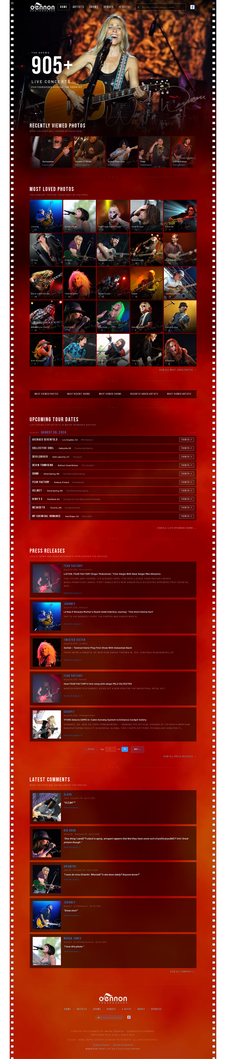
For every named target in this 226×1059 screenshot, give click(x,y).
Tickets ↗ (186, 439)
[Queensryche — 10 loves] (146, 249)
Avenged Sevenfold (45, 439)
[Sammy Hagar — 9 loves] (146, 316)
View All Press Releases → (180, 756)
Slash (68, 794)
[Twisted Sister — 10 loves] (79, 283)
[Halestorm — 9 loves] (113, 350)
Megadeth (38, 507)
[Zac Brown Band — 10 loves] (113, 249)
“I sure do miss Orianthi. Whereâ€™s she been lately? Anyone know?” (101, 874)
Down (35, 473)
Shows (93, 7)
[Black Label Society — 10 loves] (46, 283)
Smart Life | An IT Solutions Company (119, 1049)
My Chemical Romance (46, 516)
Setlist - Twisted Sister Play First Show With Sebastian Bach (98, 647)
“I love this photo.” (74, 946)
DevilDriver (40, 456)
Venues (109, 7)
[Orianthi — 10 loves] (79, 249)
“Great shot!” (71, 910)
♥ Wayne (125, 7)
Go (125, 749)
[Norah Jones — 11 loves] (79, 216)
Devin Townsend (42, 465)
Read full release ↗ (73, 593)
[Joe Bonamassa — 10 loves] (180, 283)
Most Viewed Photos (46, 393)
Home (63, 7)
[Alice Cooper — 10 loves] (113, 283)
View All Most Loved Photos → (178, 369)
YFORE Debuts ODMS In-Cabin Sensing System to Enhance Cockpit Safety (105, 719)
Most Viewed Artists (179, 393)
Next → (137, 749)
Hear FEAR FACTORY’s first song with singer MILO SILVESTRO (98, 683)
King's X (37, 499)
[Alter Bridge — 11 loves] (146, 216)
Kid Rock (70, 830)
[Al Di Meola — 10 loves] (180, 249)
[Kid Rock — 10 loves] (79, 316)
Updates (156, 1009)
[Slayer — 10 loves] (146, 283)
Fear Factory (40, 482)
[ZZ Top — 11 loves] (46, 249)
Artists (78, 7)
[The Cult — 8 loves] (146, 350)
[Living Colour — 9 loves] (180, 316)
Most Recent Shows (78, 393)
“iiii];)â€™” (69, 802)
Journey (70, 604)
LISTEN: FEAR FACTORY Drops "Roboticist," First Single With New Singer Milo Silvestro (112, 573)
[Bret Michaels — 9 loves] (46, 350)
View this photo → (72, 807)
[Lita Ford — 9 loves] (113, 316)
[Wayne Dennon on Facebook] (192, 7)
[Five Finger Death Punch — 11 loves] (113, 216)
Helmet (37, 490)
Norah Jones (72, 938)
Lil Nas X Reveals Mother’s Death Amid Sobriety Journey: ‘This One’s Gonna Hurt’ (108, 611)
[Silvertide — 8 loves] (180, 350)
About (141, 1009)
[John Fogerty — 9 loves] (79, 350)
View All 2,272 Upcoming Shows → (177, 528)
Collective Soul (43, 448)
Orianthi (70, 866)
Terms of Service (123, 1044)
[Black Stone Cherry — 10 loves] (46, 316)
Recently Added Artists (144, 393)
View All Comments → (183, 971)
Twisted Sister (75, 640)
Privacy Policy (101, 1044)
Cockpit (69, 712)
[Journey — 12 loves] (46, 216)
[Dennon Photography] (42, 7)
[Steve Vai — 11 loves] (180, 216)
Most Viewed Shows (110, 393)
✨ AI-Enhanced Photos (109, 1017)
